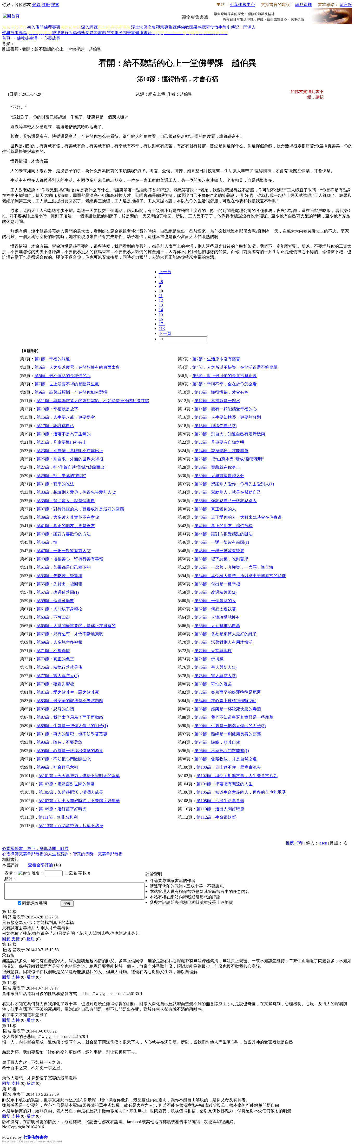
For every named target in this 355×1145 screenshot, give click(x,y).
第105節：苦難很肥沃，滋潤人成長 (71, 792)
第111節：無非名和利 (58, 817)
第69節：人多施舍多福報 (59, 642)
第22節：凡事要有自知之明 (219, 442)
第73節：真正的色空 (55, 659)
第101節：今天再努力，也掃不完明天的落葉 (79, 775)
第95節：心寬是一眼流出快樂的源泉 (70, 750)
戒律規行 (60, 32)
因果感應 (197, 27)
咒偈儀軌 (77, 32)
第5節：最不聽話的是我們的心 (63, 375)
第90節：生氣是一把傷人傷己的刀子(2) (230, 725)
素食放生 (214, 27)
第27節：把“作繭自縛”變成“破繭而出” (71, 467)
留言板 (346, 4)
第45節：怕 (47, 542)
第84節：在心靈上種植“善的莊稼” (225, 700)
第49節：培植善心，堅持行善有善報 (70, 559)
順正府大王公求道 (28, 1132)
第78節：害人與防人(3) (215, 675)
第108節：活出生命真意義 (220, 800)
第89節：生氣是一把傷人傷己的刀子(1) (72, 725)
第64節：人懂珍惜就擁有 (217, 617)
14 (161, 310)
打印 (299, 843)
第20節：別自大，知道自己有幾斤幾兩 (229, 434)
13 (161, 305)
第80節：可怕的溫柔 (213, 684)
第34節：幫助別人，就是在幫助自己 (227, 492)
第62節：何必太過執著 (215, 609)
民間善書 (127, 32)
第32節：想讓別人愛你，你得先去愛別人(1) (234, 484)
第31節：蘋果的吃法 (55, 484)
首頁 (6, 38)
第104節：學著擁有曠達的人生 (224, 784)
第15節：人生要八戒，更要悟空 (66, 417)
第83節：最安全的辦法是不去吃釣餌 (70, 700)
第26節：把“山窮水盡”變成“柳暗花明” (229, 459)
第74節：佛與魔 (208, 659)
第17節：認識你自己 (55, 425)
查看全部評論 (40, 865)
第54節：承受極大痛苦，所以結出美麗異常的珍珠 (240, 575)
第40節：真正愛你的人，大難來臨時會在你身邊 (238, 517)
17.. (162, 324)
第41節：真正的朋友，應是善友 (66, 525)
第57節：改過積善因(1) (58, 592)
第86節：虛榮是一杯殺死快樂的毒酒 (227, 709)
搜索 (55, 4)
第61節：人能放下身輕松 (59, 609)
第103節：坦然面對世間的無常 (67, 784)
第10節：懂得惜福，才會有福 (221, 392)
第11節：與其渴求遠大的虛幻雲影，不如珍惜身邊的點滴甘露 (93, 400)
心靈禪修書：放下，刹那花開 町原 (35, 848)
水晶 (6, 1132)
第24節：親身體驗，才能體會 (221, 450)
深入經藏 (89, 27)
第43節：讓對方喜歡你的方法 (64, 534)
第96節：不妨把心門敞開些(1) (221, 750)
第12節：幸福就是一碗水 (217, 400)
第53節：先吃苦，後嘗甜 (59, 575)
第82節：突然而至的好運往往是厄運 (227, 692)
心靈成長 (52, 38)
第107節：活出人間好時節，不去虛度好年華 (79, 800)
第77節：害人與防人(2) (58, 675)
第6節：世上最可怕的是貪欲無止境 (224, 375)
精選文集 (110, 32)
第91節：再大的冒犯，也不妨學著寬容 (72, 734)
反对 (31, 939)
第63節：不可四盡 (53, 617)
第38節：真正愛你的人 (215, 509)
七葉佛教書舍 (35, 1137)
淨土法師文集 (143, 27)
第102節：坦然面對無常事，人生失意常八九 (237, 775)
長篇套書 (93, 32)
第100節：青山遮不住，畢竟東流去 (228, 767)
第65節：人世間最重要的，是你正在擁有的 (76, 625)
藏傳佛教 (181, 27)
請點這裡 (303, 4)
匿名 (73, 873)
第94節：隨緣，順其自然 (217, 742)
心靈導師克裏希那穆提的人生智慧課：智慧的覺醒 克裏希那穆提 (62, 854)
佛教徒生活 (27, 38)
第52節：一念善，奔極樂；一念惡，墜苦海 (233, 567)
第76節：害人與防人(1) (215, 667)
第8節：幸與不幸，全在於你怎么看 (224, 384)
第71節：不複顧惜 (53, 650)
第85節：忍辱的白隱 (55, 709)
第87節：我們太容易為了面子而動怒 (70, 717)
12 (161, 300)
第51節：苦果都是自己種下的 (64, 567)
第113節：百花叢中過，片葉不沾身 (71, 825)
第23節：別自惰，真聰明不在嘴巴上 (70, 450)
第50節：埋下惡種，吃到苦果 (221, 559)
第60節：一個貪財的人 (215, 600)
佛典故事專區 (14, 32)
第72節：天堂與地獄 (213, 650)
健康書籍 (143, 32)
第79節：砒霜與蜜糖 (55, 684)
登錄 (36, 4)
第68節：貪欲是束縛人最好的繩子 (225, 634)
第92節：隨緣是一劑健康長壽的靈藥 (227, 734)
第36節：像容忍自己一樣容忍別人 (225, 500)
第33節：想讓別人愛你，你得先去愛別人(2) (76, 492)
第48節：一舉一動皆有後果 (219, 550)
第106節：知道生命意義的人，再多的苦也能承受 (241, 792)
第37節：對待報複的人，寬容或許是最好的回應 (80, 509)
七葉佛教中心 (242, 4)
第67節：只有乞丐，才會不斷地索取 (70, 634)
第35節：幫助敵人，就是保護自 (66, 500)
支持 (15, 939)
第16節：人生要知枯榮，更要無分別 (227, 417)
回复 (6, 939)
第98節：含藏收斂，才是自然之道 (225, 759)
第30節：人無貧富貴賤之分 (219, 475)
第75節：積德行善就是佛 (59, 667)
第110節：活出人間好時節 (220, 809)
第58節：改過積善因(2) (215, 592)
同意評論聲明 (34, 903)
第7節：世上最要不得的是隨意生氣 (67, 384)
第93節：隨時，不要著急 (59, 742)
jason (323, 843)
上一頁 (165, 272)
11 (161, 295)
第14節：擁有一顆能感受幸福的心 (225, 409)
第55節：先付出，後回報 (59, 584)
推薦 (290, 843)
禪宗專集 (164, 27)
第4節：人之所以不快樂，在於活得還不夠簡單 (235, 367)
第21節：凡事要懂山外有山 (62, 442)
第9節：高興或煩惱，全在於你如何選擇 (71, 392)
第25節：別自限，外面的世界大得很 (70, 459)
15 (161, 314)
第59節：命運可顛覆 (55, 600)
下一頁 (165, 333)
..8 (161, 281)
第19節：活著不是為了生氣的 (64, 434)
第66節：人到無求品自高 (217, 625)
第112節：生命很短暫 (216, 817)
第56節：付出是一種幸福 (217, 584)
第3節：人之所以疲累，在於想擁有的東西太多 (77, 367)
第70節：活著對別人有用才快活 (223, 642)
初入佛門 (35, 27)
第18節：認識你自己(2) (215, 425)
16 (161, 319)
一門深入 (247, 27)
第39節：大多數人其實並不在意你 (68, 517)
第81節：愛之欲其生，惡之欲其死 (68, 692)
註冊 (46, 4)
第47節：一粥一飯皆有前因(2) (64, 550)
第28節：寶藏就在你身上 (217, 467)
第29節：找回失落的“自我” (61, 475)
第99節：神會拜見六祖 (57, 767)
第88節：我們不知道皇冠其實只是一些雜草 (233, 717)
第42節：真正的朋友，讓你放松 (223, 525)
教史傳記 (230, 27)
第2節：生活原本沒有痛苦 (216, 359)
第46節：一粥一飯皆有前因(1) (221, 542)
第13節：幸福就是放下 (57, 409)
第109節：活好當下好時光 (63, 809)
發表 (67, 903)
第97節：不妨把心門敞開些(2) (64, 759)
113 (162, 328)
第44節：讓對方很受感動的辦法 (223, 534)
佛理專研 (52, 27)
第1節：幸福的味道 (52, 359)
